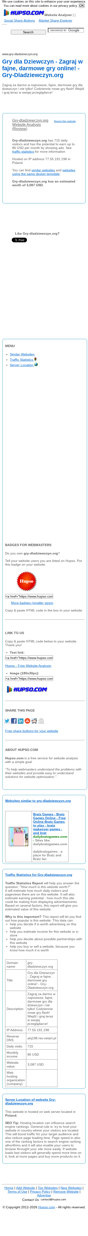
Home (8, 1188)
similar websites (43, 170)
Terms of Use (17, 1191)
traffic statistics (23, 151)
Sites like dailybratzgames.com (50, 842)
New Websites (71, 1188)
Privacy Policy (40, 1191)
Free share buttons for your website (31, 731)
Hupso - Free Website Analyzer (28, 666)
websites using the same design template (43, 172)
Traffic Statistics (22, 359)
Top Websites (48, 1188)
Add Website (25, 1188)
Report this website (65, 121)
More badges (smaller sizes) (32, 603)
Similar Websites (22, 354)
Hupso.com (46, 1207)
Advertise (44, 1195)
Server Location (22, 365)
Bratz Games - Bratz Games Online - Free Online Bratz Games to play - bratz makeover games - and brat (49, 823)
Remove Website (66, 1191)
